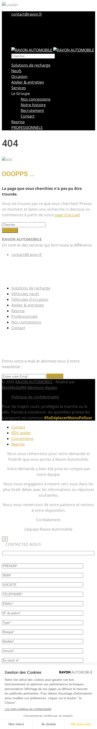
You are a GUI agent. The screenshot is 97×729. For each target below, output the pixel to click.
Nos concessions (36, 99)
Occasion (19, 76)
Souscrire (54, 376)
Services (18, 87)
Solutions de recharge (30, 65)
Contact (28, 116)
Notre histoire (33, 104)
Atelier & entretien (27, 82)
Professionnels (24, 316)
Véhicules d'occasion (29, 299)
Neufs (16, 70)
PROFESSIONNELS (27, 127)
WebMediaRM (14, 387)
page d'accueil (67, 214)
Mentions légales (42, 387)
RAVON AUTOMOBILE (34, 381)
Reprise (18, 121)
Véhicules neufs (25, 293)
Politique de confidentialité (35, 397)
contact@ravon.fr (26, 14)
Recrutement (32, 110)
